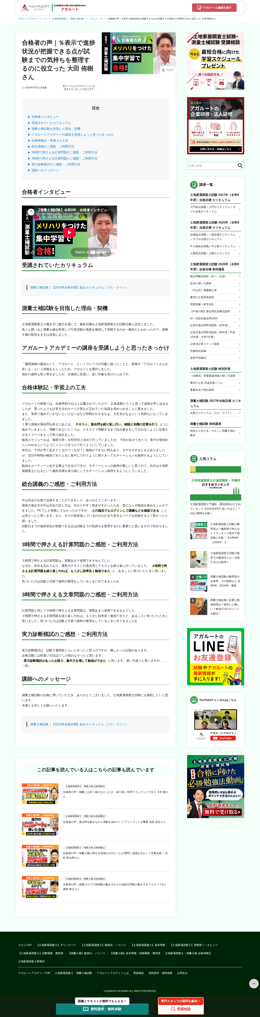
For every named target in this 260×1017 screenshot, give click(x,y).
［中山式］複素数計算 (203, 290)
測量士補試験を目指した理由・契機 (56, 128)
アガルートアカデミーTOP (34, 973)
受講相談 (138, 973)
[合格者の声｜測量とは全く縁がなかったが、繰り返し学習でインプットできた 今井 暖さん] (40, 793)
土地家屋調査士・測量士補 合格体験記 (188, 953)
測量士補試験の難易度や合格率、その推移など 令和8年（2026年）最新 (225, 581)
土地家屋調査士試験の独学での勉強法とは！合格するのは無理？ (225, 558)
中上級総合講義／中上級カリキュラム (212, 246)
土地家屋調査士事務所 (31, 961)
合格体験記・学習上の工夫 (50, 140)
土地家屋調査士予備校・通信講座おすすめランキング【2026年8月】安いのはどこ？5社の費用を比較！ (215, 509)
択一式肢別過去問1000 (204, 318)
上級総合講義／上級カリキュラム (210, 253)
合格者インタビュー (45, 116)
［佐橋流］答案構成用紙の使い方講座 (212, 375)
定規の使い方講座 (200, 283)
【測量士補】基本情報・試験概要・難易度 (135, 953)
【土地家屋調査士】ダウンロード (56, 945)
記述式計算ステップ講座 (204, 343)
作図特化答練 (198, 350)
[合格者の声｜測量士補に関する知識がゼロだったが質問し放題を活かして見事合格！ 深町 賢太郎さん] (40, 856)
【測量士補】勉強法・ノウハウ (86, 953)
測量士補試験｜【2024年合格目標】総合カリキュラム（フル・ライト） (79, 287)
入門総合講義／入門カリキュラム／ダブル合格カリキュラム (212, 209)
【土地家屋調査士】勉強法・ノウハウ (103, 945)
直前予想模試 (198, 357)
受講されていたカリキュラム (51, 122)
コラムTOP (25, 945)
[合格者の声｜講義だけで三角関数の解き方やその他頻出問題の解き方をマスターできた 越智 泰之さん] (40, 887)
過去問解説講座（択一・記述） (208, 276)
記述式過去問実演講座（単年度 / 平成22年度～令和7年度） (212, 334)
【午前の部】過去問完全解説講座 (210, 311)
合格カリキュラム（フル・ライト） (211, 412)
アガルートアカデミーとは (113, 973)
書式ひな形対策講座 (202, 297)
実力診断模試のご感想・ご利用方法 (56, 164)
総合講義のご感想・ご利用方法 (53, 146)
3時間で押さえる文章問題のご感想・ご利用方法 (64, 158)
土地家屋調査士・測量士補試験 (73, 973)
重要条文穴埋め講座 (202, 389)
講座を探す (217, 7)
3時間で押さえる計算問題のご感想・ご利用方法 (64, 152)
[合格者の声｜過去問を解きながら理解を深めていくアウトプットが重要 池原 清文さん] (40, 824)
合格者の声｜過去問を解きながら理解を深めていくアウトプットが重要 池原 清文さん (114, 821)
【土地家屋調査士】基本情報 (148, 945)
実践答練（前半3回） (203, 304)
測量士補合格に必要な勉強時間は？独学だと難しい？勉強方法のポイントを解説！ (225, 606)
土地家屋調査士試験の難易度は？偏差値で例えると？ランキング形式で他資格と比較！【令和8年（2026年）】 (225, 533)
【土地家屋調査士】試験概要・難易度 (40, 953)
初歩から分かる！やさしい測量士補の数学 (212, 433)
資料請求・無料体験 (160, 973)
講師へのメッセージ (45, 170)
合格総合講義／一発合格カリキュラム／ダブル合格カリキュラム (212, 237)
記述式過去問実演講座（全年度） (210, 325)
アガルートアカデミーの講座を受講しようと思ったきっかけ (73, 134)
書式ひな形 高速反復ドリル (206, 382)
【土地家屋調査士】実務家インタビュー (194, 945)
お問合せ (182, 973)
